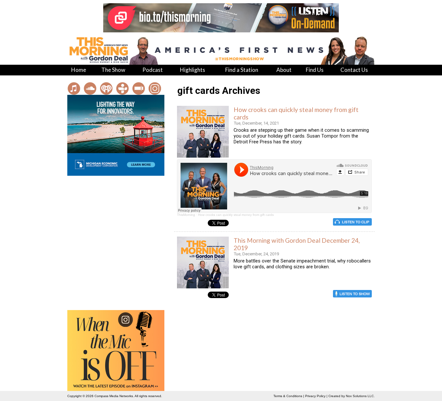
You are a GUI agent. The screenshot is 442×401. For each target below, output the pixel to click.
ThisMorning (186, 215)
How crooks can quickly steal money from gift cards (236, 215)
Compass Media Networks (113, 396)
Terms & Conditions (287, 396)
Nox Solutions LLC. (360, 396)
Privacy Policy (315, 396)
